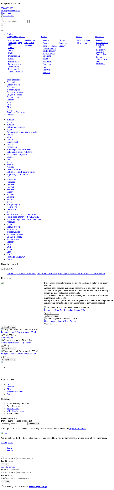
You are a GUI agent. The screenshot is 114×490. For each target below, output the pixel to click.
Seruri (10, 50)
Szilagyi (62, 46)
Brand (44, 36)
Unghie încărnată (14, 95)
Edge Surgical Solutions (49, 54)
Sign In (5, 464)
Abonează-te (34, 424)
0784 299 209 (7, 8)
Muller (62, 40)
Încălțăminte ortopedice (29, 41)
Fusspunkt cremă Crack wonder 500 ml (18, 353)
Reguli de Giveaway (16, 112)
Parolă (4, 461)
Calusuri (10, 100)
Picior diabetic (13, 97)
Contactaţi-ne (7, 338)
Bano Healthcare (50, 46)
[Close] (2, 456)
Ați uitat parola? (8, 467)
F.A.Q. (10, 110)
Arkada (46, 40)
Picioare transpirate (15, 92)
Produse (10, 34)
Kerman (46, 72)
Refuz (10, 442)
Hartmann (47, 64)
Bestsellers (99, 36)
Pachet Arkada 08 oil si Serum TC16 (102, 43)
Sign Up (5, 481)
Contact (10, 115)
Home (9, 384)
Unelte (11, 58)
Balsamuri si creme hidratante (15, 70)
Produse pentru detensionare (14, 65)
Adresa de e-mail (8, 458)
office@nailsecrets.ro (10, 10)
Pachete (79, 36)
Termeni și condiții (15, 392)
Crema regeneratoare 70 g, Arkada (16, 343)
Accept (4, 442)
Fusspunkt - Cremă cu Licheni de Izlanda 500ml (65, 310)
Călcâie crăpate (13, 85)
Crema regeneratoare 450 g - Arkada (60, 321)
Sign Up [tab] (10, 450)
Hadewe (46, 70)
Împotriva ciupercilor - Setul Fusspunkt (101, 60)
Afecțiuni (11, 82)
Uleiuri (11, 53)
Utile (9, 105)
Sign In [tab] (9, 448)
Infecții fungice (83, 40)
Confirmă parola (8, 478)
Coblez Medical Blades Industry (49, 49)
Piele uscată (82, 43)
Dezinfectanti (14, 56)
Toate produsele (14, 80)
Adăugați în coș (51, 316)
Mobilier (28, 45)
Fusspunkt (47, 61)
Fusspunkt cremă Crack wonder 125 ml (18, 332)
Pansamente (13, 61)
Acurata (46, 43)
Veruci (9, 102)
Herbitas (46, 67)
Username (5, 469)
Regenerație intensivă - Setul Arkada (101, 52)
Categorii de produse (16, 36)
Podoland (63, 43)
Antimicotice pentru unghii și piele (15, 42)
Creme (11, 47)
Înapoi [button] (9, 122)
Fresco (45, 58)
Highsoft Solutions (77, 428)
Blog (9, 107)
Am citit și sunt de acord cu (25, 486)
